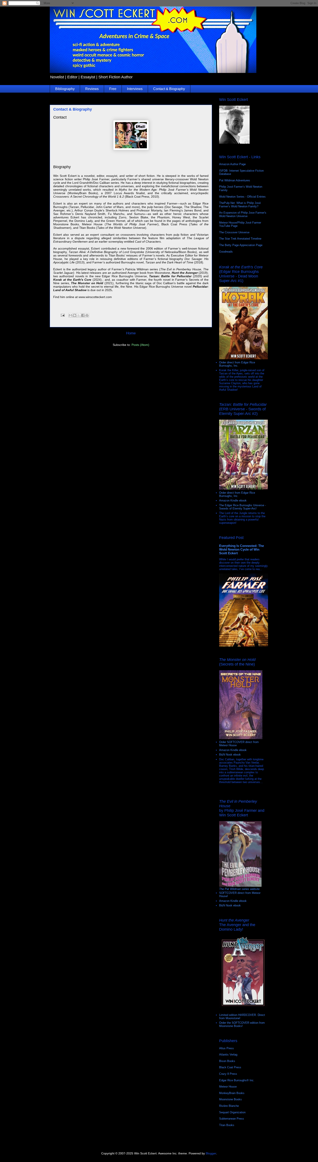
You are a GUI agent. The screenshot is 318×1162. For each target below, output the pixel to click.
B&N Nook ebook (230, 754)
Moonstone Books (230, 1099)
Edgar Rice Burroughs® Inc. (236, 1080)
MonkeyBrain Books (231, 1093)
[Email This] (70, 315)
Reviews (92, 89)
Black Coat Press (230, 1067)
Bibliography (65, 89)
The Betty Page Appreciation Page (240, 245)
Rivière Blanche (229, 1105)
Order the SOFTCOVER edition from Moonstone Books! (242, 1024)
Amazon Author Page (232, 164)
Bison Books (227, 1061)
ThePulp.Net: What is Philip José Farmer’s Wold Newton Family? (240, 204)
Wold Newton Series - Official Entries (242, 196)
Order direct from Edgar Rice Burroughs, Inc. (237, 364)
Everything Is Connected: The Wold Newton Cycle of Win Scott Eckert (241, 549)
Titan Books (226, 1125)
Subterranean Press (231, 1118)
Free (112, 89)
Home (131, 333)
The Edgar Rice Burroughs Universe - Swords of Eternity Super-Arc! (242, 507)
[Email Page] (62, 315)
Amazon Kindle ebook (233, 500)
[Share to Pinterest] (87, 315)
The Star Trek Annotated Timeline (240, 238)
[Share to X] (79, 315)
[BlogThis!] (74, 315)
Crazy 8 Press (228, 1073)
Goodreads (226, 251)
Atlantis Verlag (228, 1054)
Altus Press (226, 1048)
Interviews (135, 89)
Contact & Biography (169, 89)
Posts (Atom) (140, 345)
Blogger (211, 1153)
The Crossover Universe (234, 232)
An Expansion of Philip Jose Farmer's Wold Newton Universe (242, 214)
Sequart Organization (232, 1112)
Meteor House (228, 1086)
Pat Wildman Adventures (234, 180)
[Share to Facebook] (83, 315)
